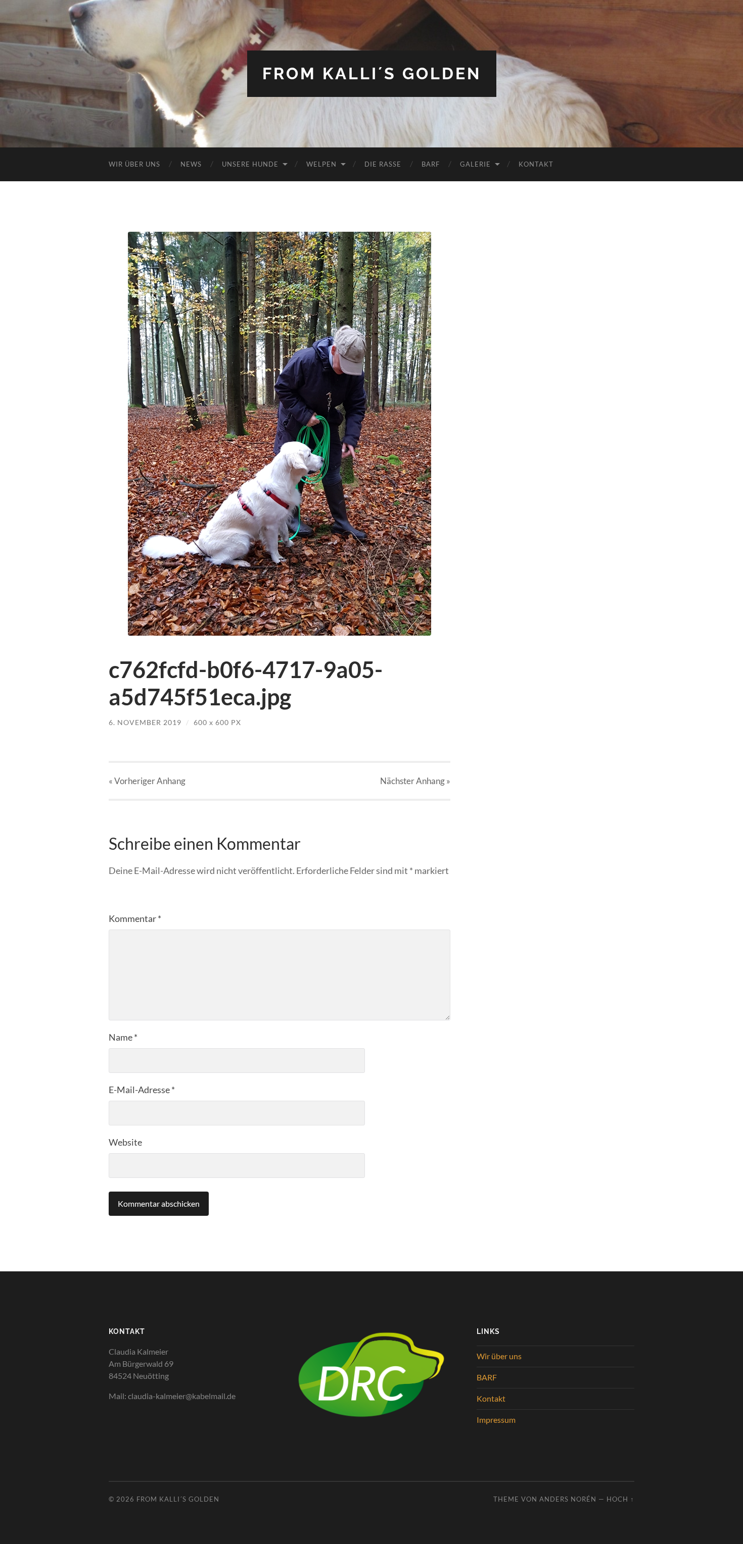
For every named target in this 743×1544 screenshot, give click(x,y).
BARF (431, 164)
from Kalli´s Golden (371, 73)
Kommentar (135, 918)
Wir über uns (134, 164)
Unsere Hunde (250, 164)
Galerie (475, 164)
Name (123, 1037)
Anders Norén (567, 1499)
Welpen (321, 164)
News (191, 164)
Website (125, 1142)
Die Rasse (382, 164)
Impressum (496, 1419)
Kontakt (536, 164)
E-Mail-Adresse (142, 1089)
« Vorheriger (147, 781)
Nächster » (415, 781)
